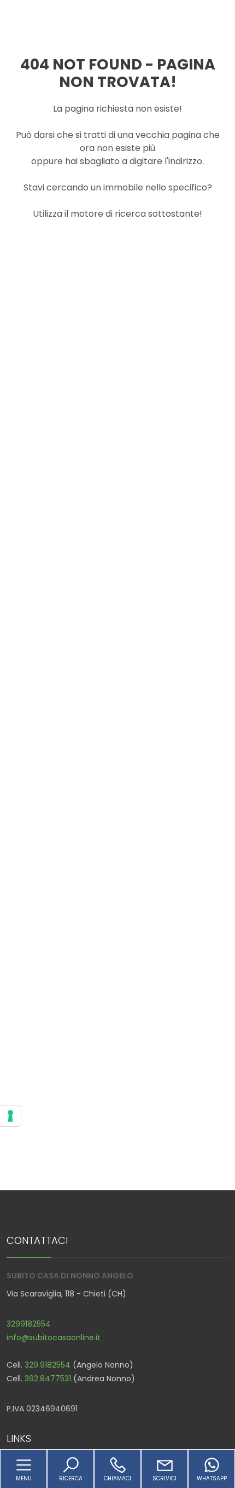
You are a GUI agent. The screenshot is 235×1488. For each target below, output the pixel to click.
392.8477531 (48, 1378)
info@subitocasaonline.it (54, 1337)
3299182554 (29, 1323)
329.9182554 (47, 1364)
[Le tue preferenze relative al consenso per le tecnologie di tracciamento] (10, 1115)
